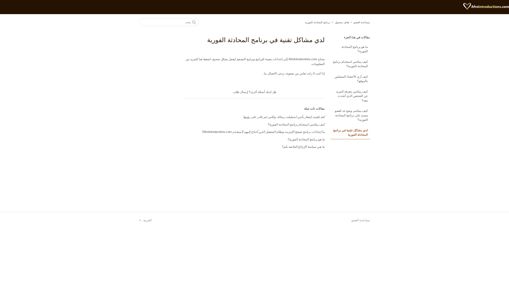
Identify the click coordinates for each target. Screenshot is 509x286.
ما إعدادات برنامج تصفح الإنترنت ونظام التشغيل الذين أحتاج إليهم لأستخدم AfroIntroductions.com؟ (263, 131)
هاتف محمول (342, 22)
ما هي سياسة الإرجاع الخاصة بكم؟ (303, 146)
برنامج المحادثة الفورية (317, 22)
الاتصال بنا (270, 73)
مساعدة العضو (362, 22)
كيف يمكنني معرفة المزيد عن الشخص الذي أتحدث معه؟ (352, 96)
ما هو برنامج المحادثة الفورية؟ (355, 49)
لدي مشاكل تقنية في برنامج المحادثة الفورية (350, 132)
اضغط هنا (204, 59)
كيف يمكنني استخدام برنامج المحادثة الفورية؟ (350, 64)
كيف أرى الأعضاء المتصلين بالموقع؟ (351, 79)
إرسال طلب (240, 92)
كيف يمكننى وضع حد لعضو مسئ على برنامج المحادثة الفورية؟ (351, 115)
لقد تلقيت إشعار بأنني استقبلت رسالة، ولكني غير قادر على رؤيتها (284, 117)
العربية (147, 220)
